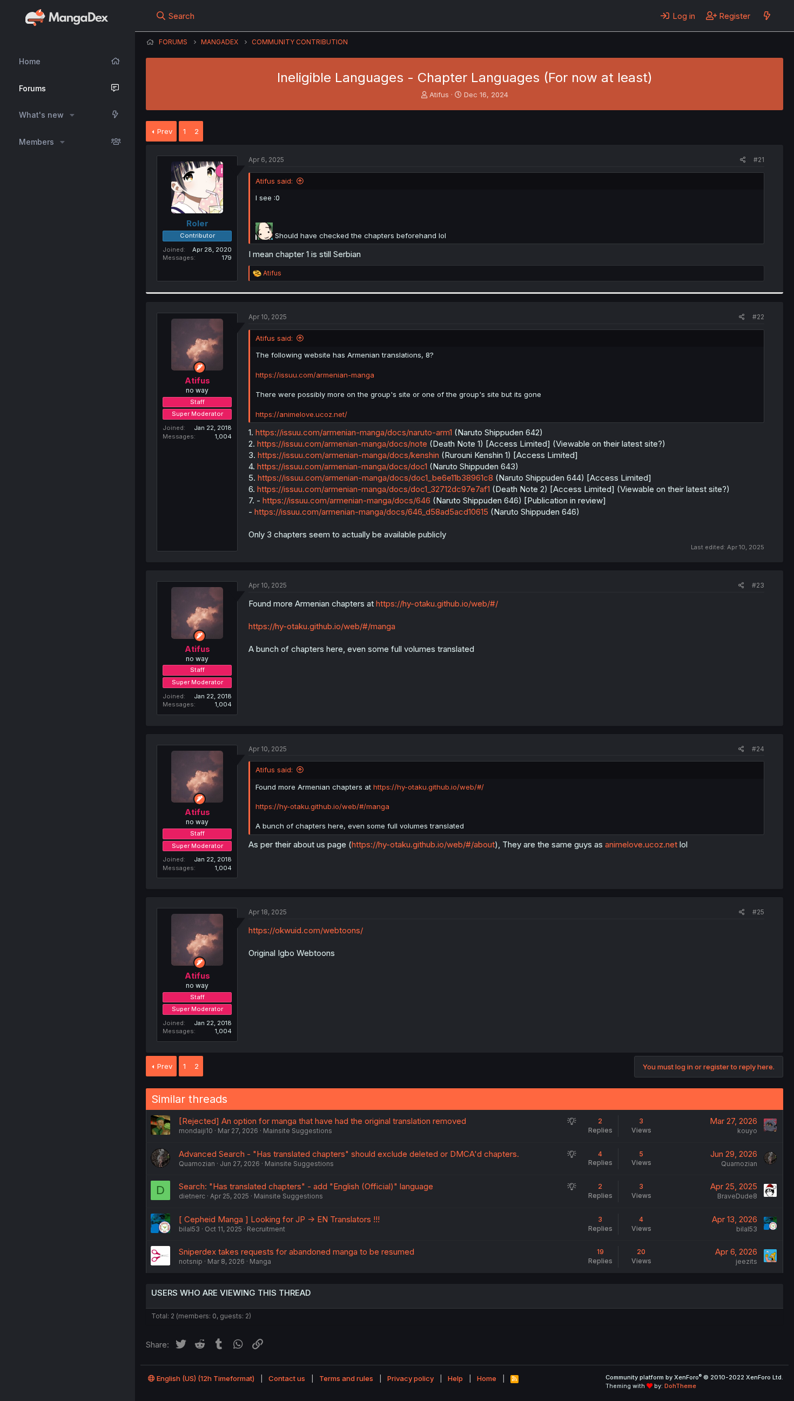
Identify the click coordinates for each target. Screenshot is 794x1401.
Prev (164, 131)
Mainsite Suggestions (297, 1131)
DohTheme (680, 1386)
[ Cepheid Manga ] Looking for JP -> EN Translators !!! (279, 1219)
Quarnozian (197, 1164)
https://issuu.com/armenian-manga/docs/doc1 (342, 466)
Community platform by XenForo (694, 1377)
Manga (260, 1261)
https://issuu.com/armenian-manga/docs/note (342, 444)
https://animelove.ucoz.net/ (301, 414)
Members (36, 141)
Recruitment (266, 1229)
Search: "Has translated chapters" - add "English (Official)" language (306, 1186)
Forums (32, 88)
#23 (758, 585)
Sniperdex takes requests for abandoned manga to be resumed (296, 1252)
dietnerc (192, 1196)
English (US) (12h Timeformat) (204, 1378)
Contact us (286, 1378)
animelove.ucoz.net (641, 844)
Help (455, 1378)
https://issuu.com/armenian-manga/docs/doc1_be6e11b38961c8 (375, 478)
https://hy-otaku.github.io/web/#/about (423, 844)
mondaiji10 (196, 1131)
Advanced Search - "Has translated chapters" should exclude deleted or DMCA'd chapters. (349, 1154)
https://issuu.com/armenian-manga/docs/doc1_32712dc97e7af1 (373, 489)
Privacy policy (410, 1378)
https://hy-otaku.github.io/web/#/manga (321, 626)
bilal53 (189, 1229)
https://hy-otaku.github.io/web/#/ (437, 603)
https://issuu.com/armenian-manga (314, 375)
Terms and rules (346, 1378)
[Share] (743, 160)
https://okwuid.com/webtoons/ (305, 930)
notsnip (191, 1261)
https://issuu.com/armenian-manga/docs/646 (346, 500)
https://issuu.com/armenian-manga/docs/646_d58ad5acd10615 (371, 512)
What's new (41, 114)
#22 (758, 317)
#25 (758, 912)
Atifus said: (274, 181)
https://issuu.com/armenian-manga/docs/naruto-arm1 (353, 432)
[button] (72, 115)
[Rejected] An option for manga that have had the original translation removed (322, 1121)
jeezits (746, 1261)
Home (30, 61)
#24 (758, 749)
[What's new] (767, 15)
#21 (758, 160)
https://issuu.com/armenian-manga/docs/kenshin (348, 455)
